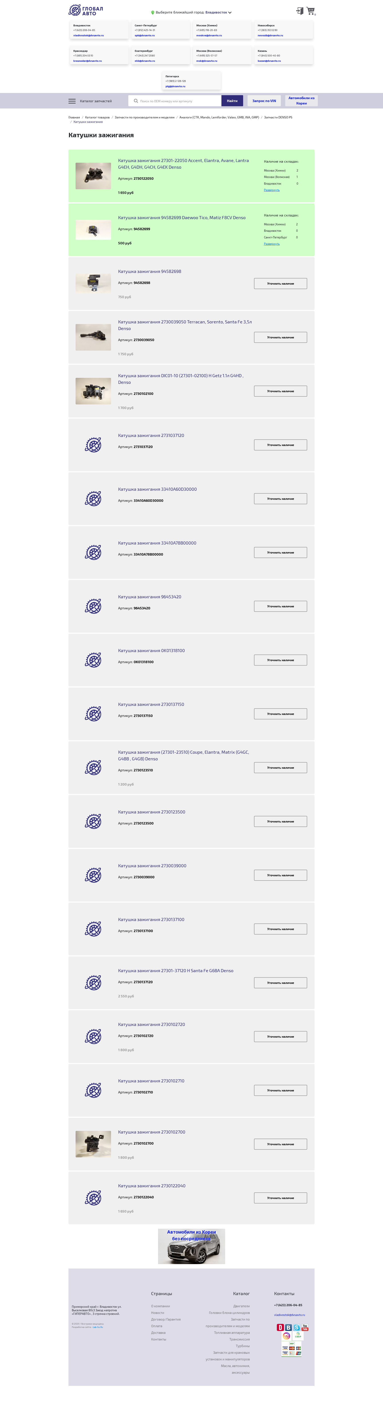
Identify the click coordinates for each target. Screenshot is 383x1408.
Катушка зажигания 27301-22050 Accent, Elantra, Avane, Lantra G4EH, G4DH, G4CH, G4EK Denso (183, 164)
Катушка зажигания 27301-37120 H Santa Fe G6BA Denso (175, 970)
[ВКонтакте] (289, 1327)
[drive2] (281, 1327)
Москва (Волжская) (209, 50)
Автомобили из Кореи (302, 100)
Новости (157, 1313)
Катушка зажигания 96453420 (149, 596)
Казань (262, 50)
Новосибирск (266, 25)
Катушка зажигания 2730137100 (151, 919)
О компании (160, 1306)
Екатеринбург (144, 50)
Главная (74, 117)
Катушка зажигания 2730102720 (151, 1024)
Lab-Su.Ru (98, 1327)
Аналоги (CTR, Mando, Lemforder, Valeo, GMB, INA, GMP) (219, 117)
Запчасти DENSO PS (278, 117)
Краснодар (80, 50)
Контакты (158, 1339)
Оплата (156, 1326)
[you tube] (305, 1327)
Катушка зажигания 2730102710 (151, 1080)
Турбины (243, 1346)
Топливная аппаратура (232, 1333)
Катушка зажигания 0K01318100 (151, 650)
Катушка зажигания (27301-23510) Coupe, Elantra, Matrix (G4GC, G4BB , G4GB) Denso (183, 755)
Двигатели (241, 1306)
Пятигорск (172, 76)
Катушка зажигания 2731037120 (151, 435)
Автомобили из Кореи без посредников (191, 1235)
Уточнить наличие (280, 283)
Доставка (158, 1333)
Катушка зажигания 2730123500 (151, 811)
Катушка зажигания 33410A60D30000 (157, 489)
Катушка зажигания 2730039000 (152, 865)
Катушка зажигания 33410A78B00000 (157, 542)
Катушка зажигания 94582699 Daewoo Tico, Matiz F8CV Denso (182, 217)
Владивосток (81, 25)
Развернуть (272, 190)
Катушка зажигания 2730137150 (151, 704)
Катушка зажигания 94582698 (149, 271)
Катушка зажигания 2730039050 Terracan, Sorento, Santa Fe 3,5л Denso (185, 325)
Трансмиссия (239, 1339)
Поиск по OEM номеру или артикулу (166, 101)
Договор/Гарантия (166, 1319)
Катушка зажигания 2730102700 (151, 1131)
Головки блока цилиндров (229, 1313)
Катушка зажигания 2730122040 (152, 1185)
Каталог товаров (97, 117)
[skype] (297, 1327)
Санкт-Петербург (146, 25)
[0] (310, 11)
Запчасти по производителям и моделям (144, 117)
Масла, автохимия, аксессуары (235, 1369)
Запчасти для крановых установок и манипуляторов (228, 1355)
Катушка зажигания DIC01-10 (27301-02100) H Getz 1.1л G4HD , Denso (181, 379)
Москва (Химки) (206, 25)
